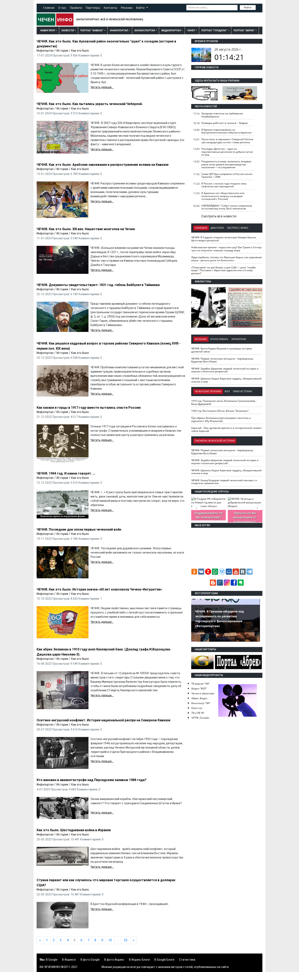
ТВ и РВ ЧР (197, 713)
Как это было (80, 50)
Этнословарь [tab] (219, 339)
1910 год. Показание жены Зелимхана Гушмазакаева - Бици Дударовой (224, 402)
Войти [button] (140, 8)
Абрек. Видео (199, 698)
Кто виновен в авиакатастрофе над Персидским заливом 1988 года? (91, 780)
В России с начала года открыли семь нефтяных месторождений (224, 185)
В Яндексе (69, 959)
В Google (51, 959)
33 (126, 940)
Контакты (110, 8)
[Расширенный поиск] (258, 7)
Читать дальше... (102, 87)
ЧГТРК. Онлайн (200, 718)
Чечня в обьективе (202, 693)
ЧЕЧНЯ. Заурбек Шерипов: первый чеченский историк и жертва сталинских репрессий (225, 370)
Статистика (187, 959)
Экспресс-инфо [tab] (237, 228)
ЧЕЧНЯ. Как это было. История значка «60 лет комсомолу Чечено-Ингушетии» (99, 589)
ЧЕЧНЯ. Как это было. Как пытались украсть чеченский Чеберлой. (90, 104)
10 (110, 940)
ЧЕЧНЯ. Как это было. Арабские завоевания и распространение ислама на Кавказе (103, 165)
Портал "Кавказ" (92, 30)
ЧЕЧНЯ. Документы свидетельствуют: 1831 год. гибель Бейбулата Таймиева (98, 285)
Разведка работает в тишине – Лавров (224, 123)
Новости (67, 30)
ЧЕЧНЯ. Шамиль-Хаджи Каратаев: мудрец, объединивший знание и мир (226, 380)
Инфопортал (119, 30)
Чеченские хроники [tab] (208, 391)
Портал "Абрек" (244, 30)
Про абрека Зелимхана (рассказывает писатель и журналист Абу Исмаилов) (221, 419)
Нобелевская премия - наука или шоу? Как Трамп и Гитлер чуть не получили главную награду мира (226, 249)
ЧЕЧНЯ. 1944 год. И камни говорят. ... (66, 473)
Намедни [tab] (201, 228)
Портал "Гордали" (214, 30)
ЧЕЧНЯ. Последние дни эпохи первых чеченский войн (79, 529)
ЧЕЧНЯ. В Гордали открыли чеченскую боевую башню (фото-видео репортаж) (223, 239)
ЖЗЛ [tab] (227, 391)
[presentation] (257, 301)
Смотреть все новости (218, 216)
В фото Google (90, 959)
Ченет (191, 30)
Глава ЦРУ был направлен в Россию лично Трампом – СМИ (226, 175)
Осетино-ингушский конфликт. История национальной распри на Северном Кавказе (103, 720)
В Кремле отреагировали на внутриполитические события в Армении (226, 131)
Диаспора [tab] (217, 228)
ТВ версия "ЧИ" (200, 683)
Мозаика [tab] (201, 339)
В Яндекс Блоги (139, 959)
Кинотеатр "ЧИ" (200, 703)
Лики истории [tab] (242, 391)
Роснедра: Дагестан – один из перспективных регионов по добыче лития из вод (227, 151)
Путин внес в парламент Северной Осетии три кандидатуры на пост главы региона (227, 141)
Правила (76, 8)
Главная (49, 8)
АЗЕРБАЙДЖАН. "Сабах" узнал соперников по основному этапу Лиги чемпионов (226, 207)
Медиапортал (171, 30)
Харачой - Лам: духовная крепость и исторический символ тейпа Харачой (226, 429)
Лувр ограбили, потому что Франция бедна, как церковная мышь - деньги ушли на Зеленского (226, 259)
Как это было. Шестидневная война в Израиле (74, 830)
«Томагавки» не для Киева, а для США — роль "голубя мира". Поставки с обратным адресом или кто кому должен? (223, 270)
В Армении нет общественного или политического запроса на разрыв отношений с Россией (222, 196)
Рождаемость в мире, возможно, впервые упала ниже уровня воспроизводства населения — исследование (226, 164)
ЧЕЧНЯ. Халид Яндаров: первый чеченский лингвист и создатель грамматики (224, 482)
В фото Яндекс (114, 959)
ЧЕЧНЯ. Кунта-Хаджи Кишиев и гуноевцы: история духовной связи (221, 350)
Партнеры (93, 8)
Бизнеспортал (144, 30)
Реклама (126, 8)
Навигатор (47, 30)
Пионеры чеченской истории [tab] (215, 440)
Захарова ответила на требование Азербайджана (222, 115)
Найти (248, 7)
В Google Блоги (164, 959)
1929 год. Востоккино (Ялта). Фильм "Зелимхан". (220, 411)
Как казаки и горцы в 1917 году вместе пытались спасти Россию (89, 408)
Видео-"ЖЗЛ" (199, 688)
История (62, 50)
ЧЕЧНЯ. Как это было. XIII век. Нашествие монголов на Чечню (86, 229)
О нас (62, 8)
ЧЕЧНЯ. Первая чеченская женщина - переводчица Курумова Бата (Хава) (222, 360)
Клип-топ (196, 708)
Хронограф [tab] (238, 339)
